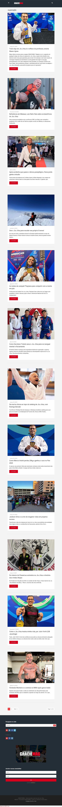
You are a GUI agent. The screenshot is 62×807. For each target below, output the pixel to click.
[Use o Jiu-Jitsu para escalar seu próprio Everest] (31, 210)
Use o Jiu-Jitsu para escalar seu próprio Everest (26, 230)
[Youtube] (7, 730)
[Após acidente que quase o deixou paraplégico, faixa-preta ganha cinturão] (31, 151)
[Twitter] (15, 730)
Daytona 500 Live (4, 806)
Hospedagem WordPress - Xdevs (31, 801)
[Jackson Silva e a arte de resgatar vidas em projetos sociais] (31, 496)
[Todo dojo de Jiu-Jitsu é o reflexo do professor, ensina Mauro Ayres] (31, 28)
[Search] (52, 3)
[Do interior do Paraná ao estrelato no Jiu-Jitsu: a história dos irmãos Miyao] (31, 555)
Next (15, 709)
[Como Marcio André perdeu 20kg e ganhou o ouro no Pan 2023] (31, 440)
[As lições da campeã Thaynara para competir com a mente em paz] (31, 265)
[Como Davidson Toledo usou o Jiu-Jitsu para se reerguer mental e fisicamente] (31, 323)
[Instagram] (9, 730)
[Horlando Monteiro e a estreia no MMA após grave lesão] (31, 667)
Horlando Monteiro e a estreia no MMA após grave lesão (29, 688)
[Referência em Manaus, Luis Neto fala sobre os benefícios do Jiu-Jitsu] (31, 93)
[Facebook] (12, 730)
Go (54, 725)
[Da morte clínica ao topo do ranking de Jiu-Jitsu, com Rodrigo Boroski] (31, 384)
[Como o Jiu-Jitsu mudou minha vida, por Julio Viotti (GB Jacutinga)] (31, 611)
